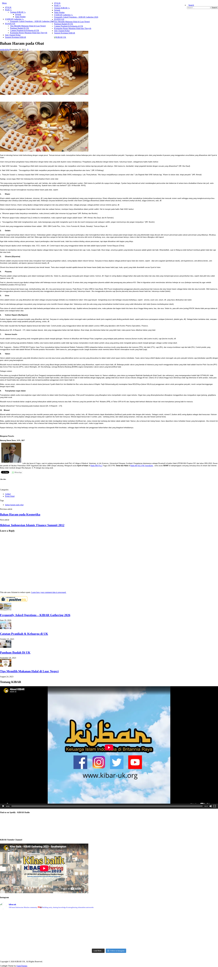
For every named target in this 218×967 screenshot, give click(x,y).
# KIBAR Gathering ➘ (14, 19)
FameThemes (22, 966)
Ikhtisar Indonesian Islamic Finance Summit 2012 (32, 525)
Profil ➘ (8, 10)
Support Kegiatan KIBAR (15, 37)
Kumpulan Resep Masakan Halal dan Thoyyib (28, 33)
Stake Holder (20, 17)
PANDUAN (10, 24)
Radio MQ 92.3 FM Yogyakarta (141, 466)
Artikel (8, 494)
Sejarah (18, 14)
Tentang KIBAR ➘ (18, 12)
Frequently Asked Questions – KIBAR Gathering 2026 (32, 21)
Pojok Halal (10, 496)
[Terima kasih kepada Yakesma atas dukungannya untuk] (109, 943)
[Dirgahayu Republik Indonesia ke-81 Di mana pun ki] (109, 918)
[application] (109, 747)
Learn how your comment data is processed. (48, 592)
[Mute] (210, 806)
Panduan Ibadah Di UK (19, 28)
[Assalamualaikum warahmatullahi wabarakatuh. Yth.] (109, 931)
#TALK (8, 7)
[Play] (3, 806)
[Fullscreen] (214, 806)
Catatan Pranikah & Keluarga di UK (24, 30)
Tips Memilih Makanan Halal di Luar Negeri (28, 26)
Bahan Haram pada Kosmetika (20, 514)
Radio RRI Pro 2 (96, 466)
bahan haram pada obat (14, 505)
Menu (4, 3)
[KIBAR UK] (60, 37)
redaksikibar (5, 49)
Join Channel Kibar (13, 35)
